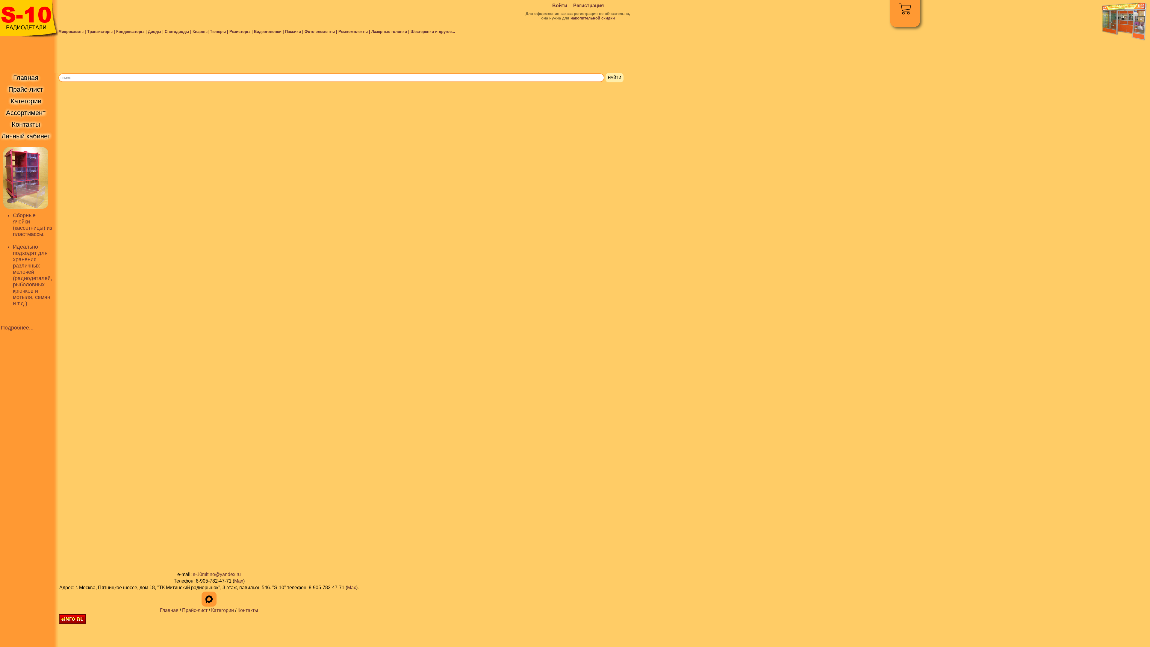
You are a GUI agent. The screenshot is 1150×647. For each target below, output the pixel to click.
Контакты (247, 610)
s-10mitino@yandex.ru (217, 574)
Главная (169, 610)
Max (238, 580)
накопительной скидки (593, 18)
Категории (222, 610)
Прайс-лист (195, 610)
